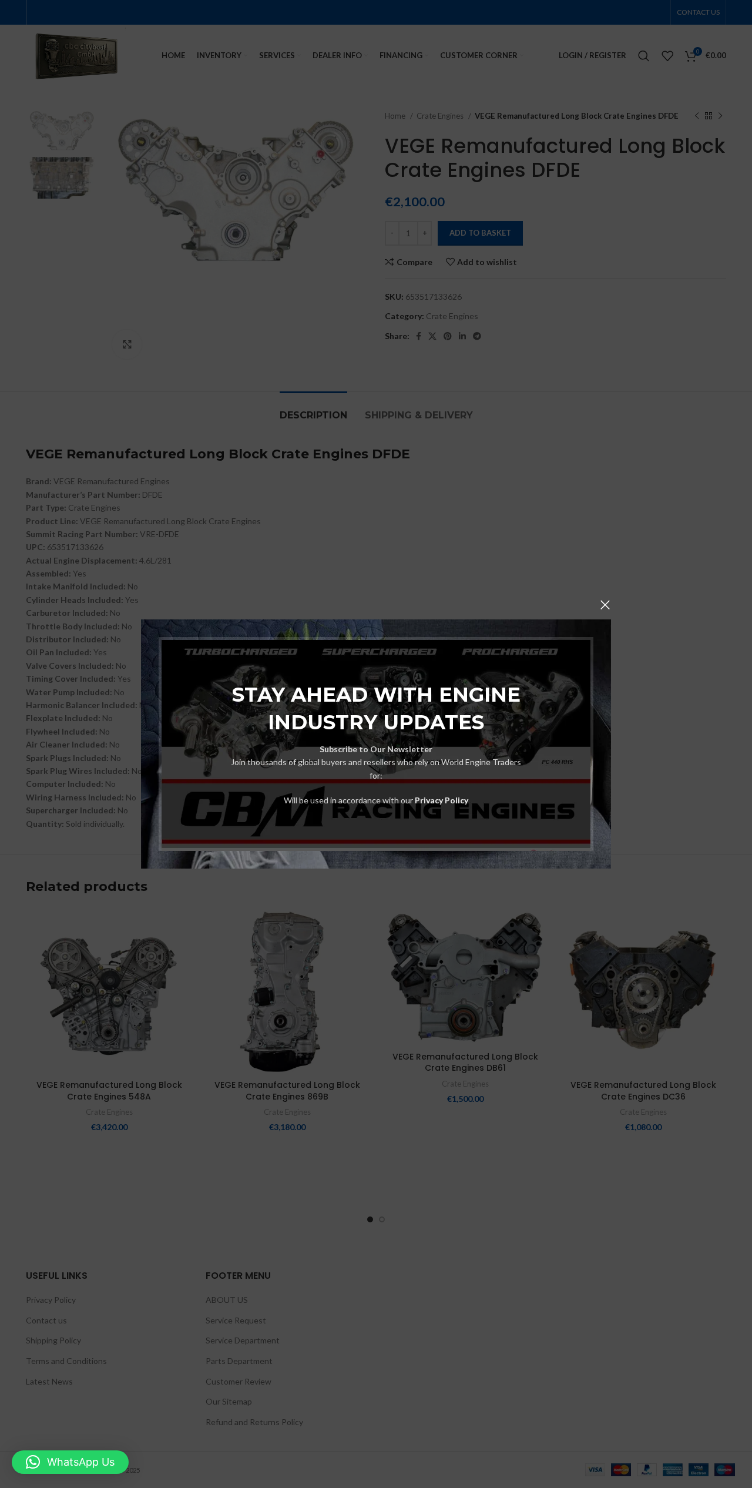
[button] (70, 1462)
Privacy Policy (441, 800)
